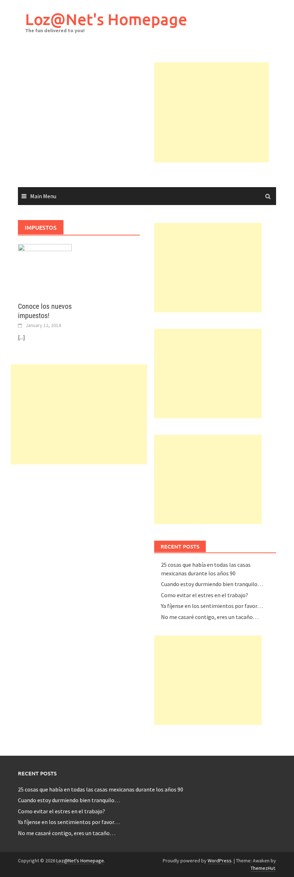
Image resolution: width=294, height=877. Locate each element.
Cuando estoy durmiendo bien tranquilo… (212, 584)
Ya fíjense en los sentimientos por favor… (212, 605)
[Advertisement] (224, 112)
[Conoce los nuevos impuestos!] (45, 268)
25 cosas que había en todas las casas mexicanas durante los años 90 (100, 789)
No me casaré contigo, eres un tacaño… (210, 616)
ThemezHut (263, 868)
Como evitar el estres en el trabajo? (204, 595)
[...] (21, 337)
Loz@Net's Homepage (106, 19)
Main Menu (43, 196)
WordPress (220, 860)
